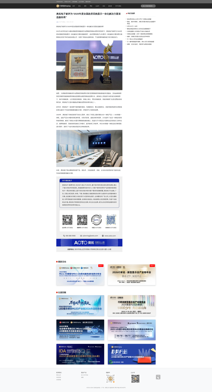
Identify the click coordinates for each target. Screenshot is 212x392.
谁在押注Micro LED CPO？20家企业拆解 (139, 19)
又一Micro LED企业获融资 (135, 39)
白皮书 (97, 6)
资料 (85, 6)
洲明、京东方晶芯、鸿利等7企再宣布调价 (139, 44)
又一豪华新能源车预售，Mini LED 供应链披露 (140, 41)
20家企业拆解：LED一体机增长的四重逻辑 (139, 34)
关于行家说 (118, 6)
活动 (104, 6)
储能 (82, 377)
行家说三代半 (67, 1)
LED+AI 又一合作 (132, 26)
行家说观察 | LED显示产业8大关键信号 (138, 31)
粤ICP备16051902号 (120, 387)
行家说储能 (74, 1)
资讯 (79, 6)
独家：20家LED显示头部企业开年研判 (138, 36)
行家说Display (59, 1)
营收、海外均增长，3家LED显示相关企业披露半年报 (141, 22)
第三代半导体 (84, 375)
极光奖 (110, 6)
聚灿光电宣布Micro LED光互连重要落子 (139, 29)
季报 (91, 6)
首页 (73, 6)
